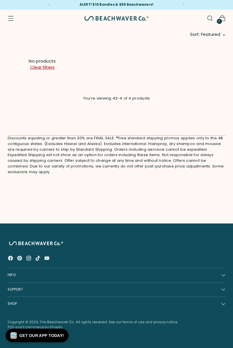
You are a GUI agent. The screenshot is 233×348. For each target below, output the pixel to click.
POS (11, 327)
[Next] (183, 5)
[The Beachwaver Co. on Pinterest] (20, 259)
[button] (37, 335)
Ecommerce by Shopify (42, 327)
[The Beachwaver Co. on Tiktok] (38, 259)
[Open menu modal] (10, 18)
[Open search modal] (210, 18)
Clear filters (42, 67)
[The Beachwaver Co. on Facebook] (11, 259)
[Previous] (49, 5)
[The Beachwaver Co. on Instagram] (29, 259)
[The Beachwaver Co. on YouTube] (47, 259)
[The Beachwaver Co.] (116, 18)
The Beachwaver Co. (56, 322)
